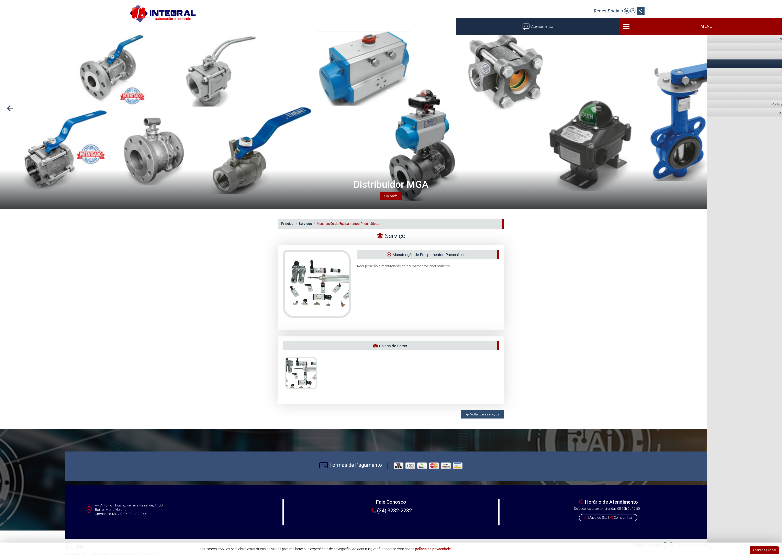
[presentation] (10, 108)
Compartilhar (622, 518)
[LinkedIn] (627, 11)
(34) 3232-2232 (394, 510)
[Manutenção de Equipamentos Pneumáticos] (301, 373)
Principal (287, 224)
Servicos (305, 224)
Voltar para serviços (484, 414)
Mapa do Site (598, 518)
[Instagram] (633, 11)
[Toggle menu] (700, 26)
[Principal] (163, 13)
